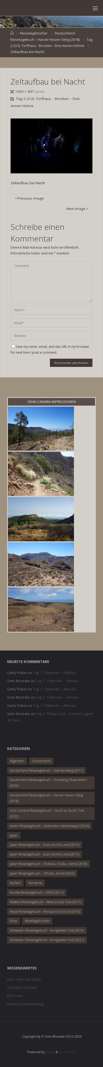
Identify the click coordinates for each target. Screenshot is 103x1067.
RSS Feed (15, 995)
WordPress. (67, 1052)
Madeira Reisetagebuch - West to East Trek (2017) (45, 902)
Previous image (31, 198)
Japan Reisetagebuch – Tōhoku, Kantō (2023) (42, 873)
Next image (75, 208)
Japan (14, 835)
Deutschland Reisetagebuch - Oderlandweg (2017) (46, 770)
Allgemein (17, 761)
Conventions (41, 761)
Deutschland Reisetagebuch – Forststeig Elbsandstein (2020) (48, 783)
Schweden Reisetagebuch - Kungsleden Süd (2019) (47, 930)
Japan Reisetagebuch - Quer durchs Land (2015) (44, 854)
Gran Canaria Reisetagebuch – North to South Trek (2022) (47, 813)
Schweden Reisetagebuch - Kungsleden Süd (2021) (47, 940)
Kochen (15, 883)
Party (13, 921)
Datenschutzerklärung (25, 1004)
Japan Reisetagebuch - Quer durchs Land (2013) (44, 844)
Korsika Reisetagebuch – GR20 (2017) (37, 892)
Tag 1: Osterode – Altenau (54, 672)
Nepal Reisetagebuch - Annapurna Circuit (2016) (45, 911)
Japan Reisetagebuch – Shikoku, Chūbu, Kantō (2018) (48, 864)
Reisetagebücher (34, 33)
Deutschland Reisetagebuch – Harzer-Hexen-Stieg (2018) (46, 798)
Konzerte (35, 883)
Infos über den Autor (24, 979)
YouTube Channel (21, 987)
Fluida (50, 1052)
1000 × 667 (25, 91)
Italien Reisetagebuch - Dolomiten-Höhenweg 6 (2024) (49, 826)
